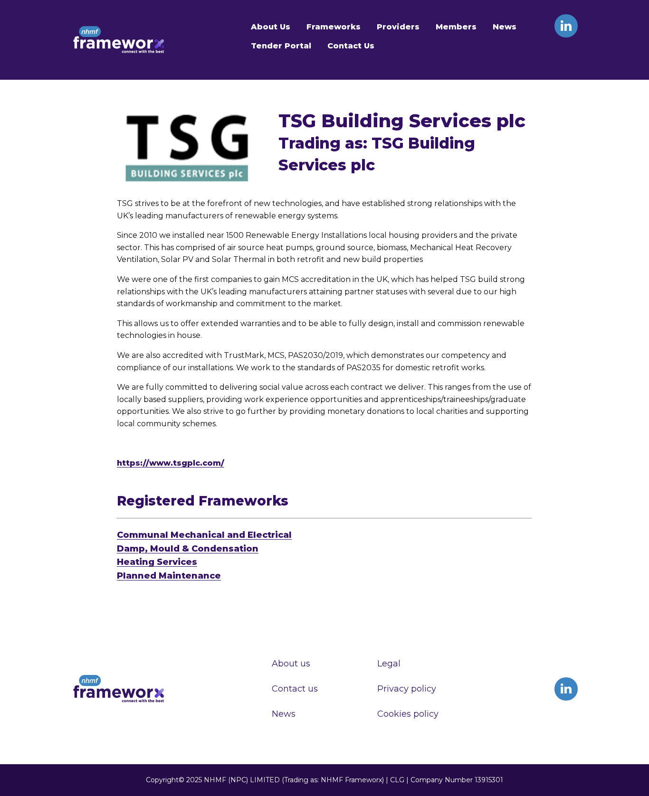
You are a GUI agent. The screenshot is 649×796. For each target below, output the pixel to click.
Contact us (295, 689)
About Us (270, 26)
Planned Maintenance (169, 576)
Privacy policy (406, 689)
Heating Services (157, 562)
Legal (389, 663)
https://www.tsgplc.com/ (170, 463)
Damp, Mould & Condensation (187, 548)
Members (456, 26)
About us (291, 663)
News (504, 26)
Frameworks (333, 26)
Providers (398, 26)
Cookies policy (408, 714)
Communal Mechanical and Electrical (204, 535)
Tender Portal (281, 45)
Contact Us (350, 45)
